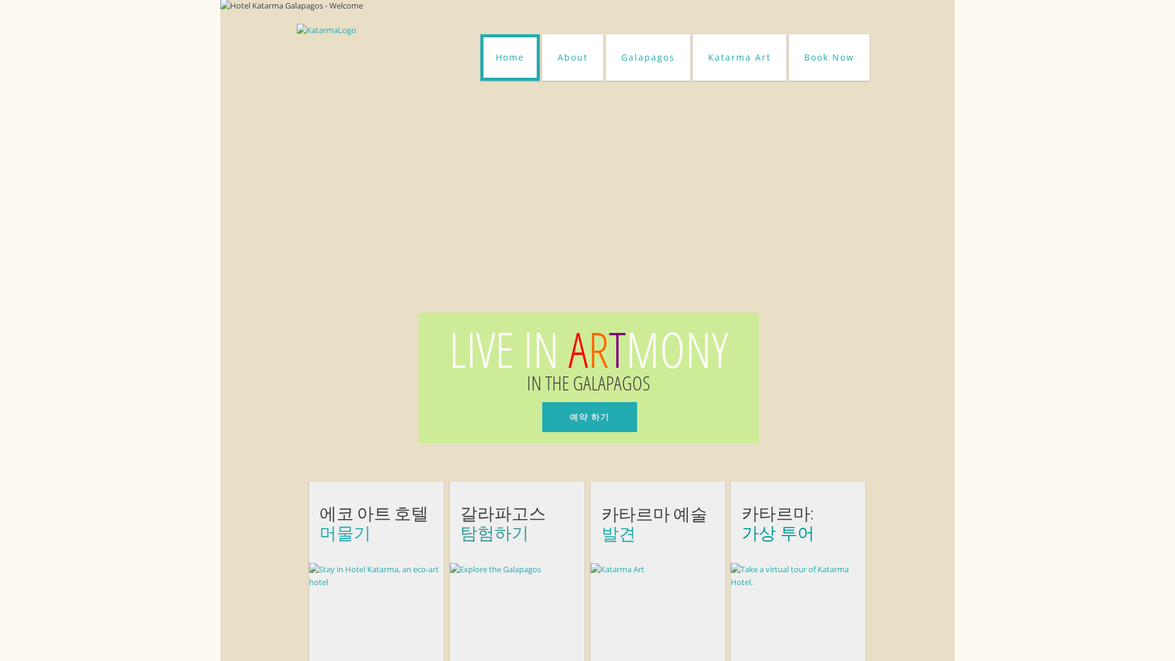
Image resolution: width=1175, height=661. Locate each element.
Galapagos (648, 57)
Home (510, 57)
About (573, 57)
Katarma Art (739, 57)
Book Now (829, 57)
